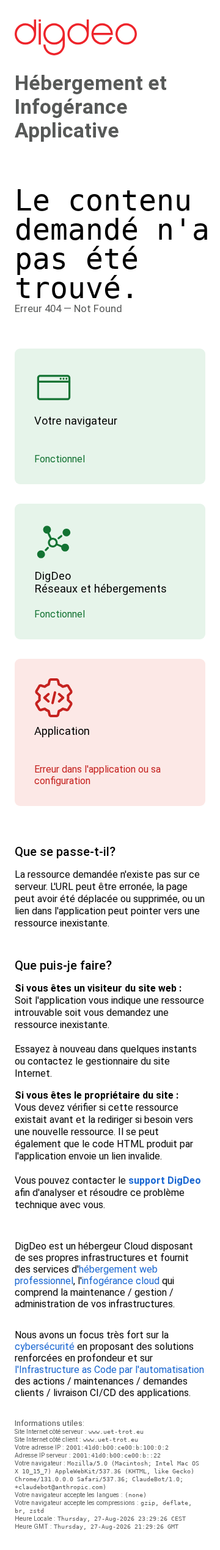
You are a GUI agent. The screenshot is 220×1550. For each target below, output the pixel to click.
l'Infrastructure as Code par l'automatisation (109, 1369)
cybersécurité (45, 1346)
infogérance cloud (121, 1281)
